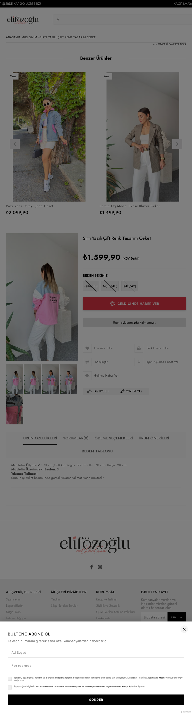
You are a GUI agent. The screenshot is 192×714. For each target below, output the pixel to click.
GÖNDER (96, 699)
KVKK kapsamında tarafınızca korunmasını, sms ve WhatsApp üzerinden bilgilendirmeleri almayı (82, 686)
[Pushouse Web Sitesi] (186, 712)
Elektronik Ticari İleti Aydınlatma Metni (146, 677)
